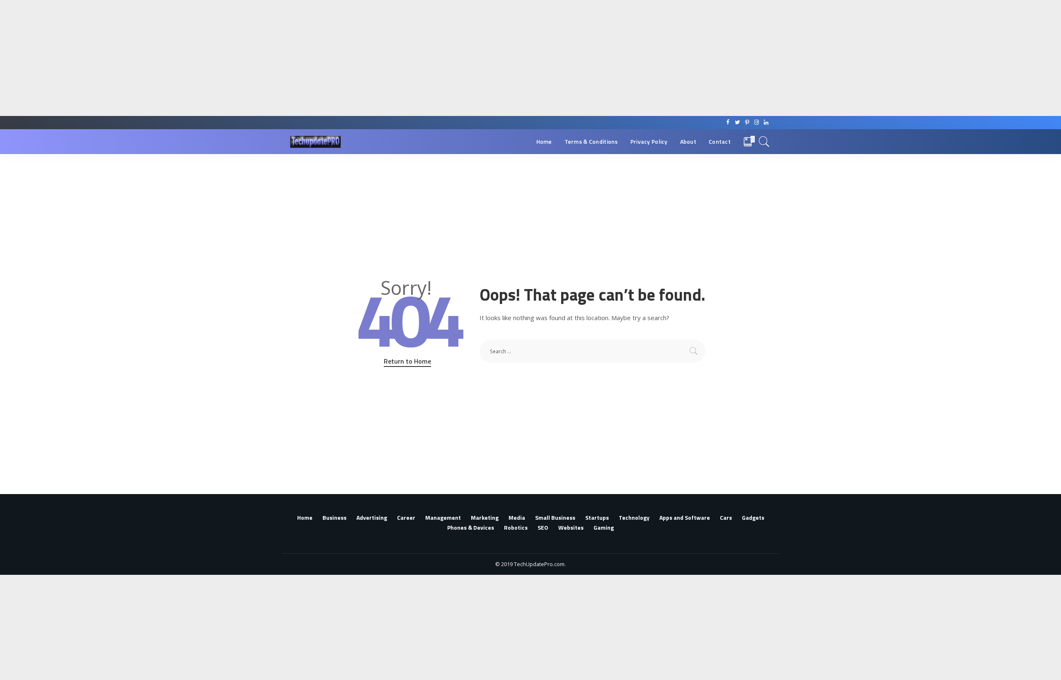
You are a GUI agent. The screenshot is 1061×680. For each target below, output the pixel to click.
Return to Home (407, 361)
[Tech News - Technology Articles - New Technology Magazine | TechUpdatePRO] (315, 142)
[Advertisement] (248, 58)
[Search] (764, 141)
